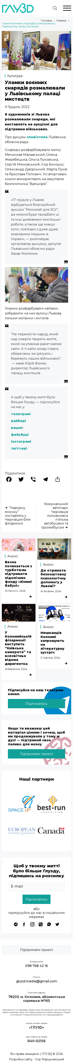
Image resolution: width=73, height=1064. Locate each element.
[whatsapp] (49, 924)
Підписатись (36, 704)
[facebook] (24, 924)
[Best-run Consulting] (51, 804)
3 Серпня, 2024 (50, 657)
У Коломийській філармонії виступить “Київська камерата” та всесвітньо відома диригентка (18, 648)
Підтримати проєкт (36, 754)
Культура (15, 76)
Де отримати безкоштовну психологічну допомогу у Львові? (53, 578)
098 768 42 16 (36, 966)
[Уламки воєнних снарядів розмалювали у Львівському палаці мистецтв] (36, 69)
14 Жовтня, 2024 (51, 591)
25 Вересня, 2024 (16, 669)
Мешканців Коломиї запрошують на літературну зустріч (52, 642)
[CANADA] (51, 831)
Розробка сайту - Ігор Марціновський (36, 1059)
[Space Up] (21, 804)
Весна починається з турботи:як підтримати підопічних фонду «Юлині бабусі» (18, 574)
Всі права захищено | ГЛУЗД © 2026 (36, 1054)
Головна (46, 20)
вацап (16, 428)
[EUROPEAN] (21, 831)
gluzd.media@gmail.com (36, 981)
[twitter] (57, 924)
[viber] (41, 924)
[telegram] (16, 924)
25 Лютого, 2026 (15, 590)
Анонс (12, 556)
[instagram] (32, 924)
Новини (62, 20)
